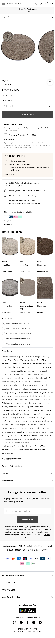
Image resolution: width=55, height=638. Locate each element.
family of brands (42, 529)
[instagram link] (14, 622)
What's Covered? (10, 139)
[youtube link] (33, 622)
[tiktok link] (40, 622)
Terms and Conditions (36, 145)
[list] (27, 10)
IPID (24, 145)
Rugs (3, 17)
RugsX (5, 80)
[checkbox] (27, 134)
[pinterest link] (21, 622)
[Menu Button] (3, 3)
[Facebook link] (27, 622)
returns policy (35, 203)
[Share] (51, 16)
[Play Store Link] (27, 610)
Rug (9, 17)
